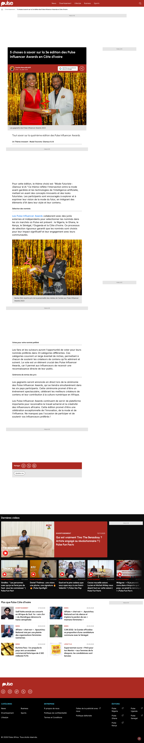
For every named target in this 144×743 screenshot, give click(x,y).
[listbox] (72, 578)
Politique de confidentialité (55, 713)
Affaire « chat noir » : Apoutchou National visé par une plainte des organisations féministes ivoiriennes (30, 633)
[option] (14, 578)
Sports (96, 3)
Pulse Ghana (114, 716)
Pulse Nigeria (115, 709)
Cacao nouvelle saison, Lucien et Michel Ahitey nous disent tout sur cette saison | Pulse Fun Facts (100, 586)
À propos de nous (51, 708)
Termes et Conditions (53, 717)
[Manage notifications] (139, 738)
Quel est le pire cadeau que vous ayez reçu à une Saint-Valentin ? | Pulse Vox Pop (71, 585)
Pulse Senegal (134, 716)
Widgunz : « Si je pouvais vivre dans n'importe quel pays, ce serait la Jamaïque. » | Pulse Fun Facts (129, 586)
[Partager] (82, 68)
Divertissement (65, 3)
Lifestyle (77, 3)
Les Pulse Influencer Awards (27, 216)
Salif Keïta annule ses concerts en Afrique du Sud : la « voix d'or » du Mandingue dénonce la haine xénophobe (30, 615)
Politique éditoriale (84, 715)
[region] (72, 578)
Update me (19, 473)
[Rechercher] (140, 3)
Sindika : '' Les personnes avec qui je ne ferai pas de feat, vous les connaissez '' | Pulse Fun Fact (13, 586)
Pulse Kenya (114, 724)
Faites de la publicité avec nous (87, 709)
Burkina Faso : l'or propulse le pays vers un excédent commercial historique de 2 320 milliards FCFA (30, 652)
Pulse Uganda (134, 709)
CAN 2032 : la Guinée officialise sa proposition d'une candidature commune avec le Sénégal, (79, 632)
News (54, 3)
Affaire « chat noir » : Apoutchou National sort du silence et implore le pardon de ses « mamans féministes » (79, 615)
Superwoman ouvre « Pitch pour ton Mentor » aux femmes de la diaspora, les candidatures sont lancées (78, 652)
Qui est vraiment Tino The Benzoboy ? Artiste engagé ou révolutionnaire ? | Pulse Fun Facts (79, 541)
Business (87, 3)
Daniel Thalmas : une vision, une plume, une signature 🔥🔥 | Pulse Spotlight (43, 585)
